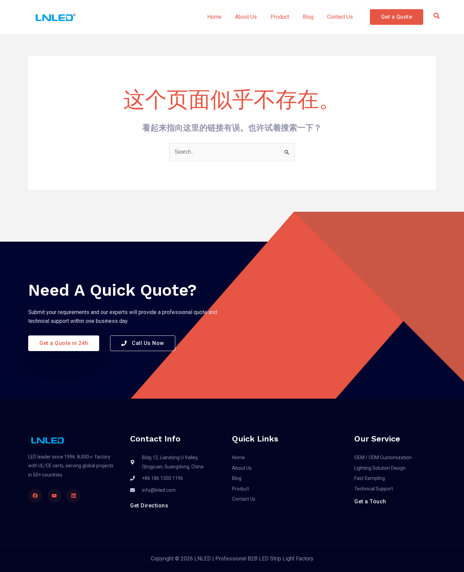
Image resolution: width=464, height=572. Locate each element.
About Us (246, 17)
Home (214, 17)
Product (279, 17)
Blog (308, 17)
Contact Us (340, 17)
